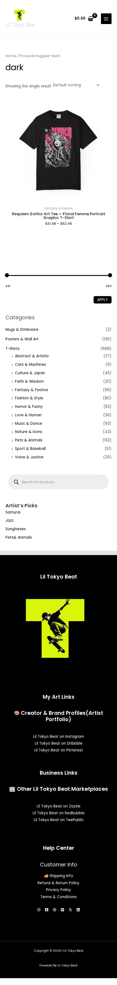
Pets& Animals (18, 537)
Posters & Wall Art (22, 339)
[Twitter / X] (70, 910)
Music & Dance (28, 423)
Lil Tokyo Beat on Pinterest (58, 750)
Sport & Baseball (30, 448)
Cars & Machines (30, 364)
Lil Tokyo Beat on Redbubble (59, 813)
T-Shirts (12, 348)
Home (10, 56)
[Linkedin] (78, 910)
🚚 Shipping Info (58, 875)
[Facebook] (47, 910)
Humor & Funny (29, 406)
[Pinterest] (62, 910)
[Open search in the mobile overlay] (58, 482)
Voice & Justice (29, 457)
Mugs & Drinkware (21, 329)
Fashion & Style (29, 398)
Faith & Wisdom (29, 381)
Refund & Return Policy (58, 883)
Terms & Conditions (58, 897)
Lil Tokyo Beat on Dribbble (58, 743)
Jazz (9, 520)
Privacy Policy (58, 889)
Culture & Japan (30, 373)
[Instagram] (39, 910)
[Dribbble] (55, 910)
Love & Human (28, 415)
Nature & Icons (28, 431)
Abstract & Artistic (32, 356)
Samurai (12, 512)
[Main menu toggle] (106, 18)
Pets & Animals (28, 440)
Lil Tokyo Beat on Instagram (58, 736)
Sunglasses (15, 529)
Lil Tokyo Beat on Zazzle (59, 806)
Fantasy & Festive (31, 390)
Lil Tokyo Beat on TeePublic (59, 819)
